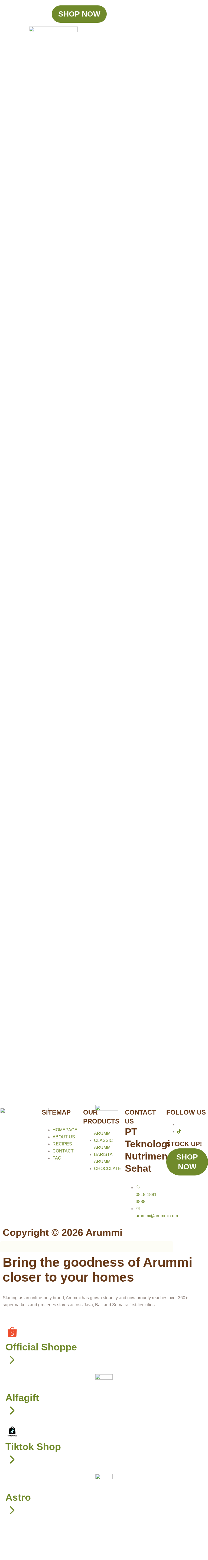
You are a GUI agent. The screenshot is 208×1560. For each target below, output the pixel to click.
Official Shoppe (41, 1347)
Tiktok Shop (33, 1446)
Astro (18, 1497)
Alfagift (22, 1397)
